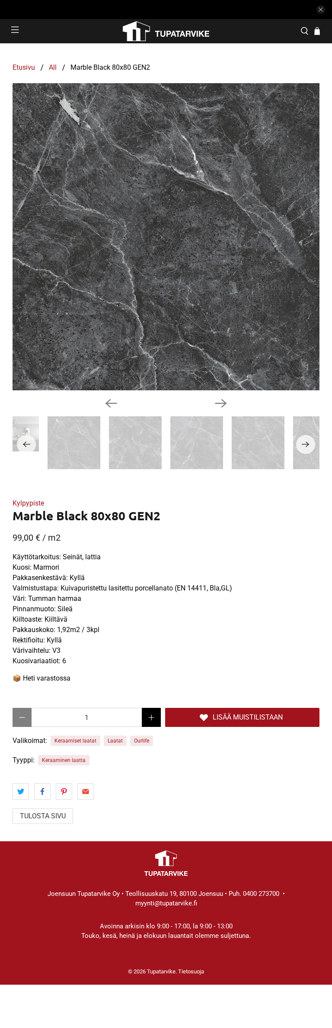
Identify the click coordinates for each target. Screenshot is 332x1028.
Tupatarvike (161, 971)
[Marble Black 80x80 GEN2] (166, 237)
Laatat (115, 741)
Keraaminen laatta (64, 760)
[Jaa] (21, 791)
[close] (320, 9)
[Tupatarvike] (166, 31)
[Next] (220, 403)
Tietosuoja (191, 971)
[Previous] (111, 403)
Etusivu (24, 67)
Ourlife (141, 741)
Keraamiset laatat (75, 741)
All (53, 67)
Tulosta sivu (43, 816)
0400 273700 (261, 894)
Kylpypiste (28, 503)
